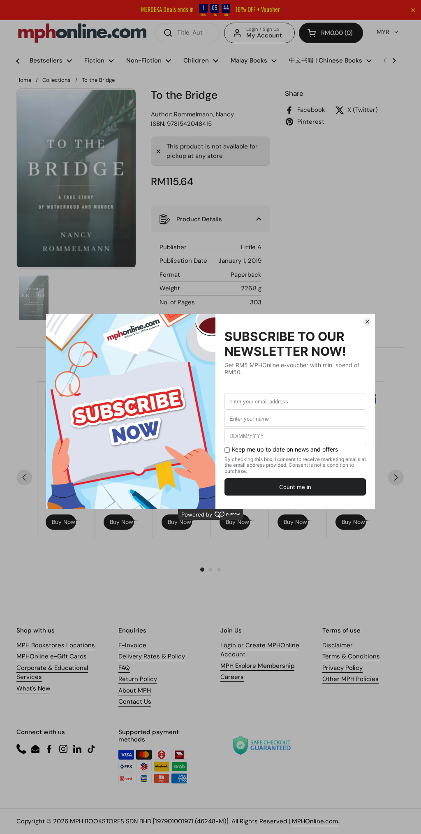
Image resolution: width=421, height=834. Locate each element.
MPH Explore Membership (257, 666)
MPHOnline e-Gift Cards (51, 656)
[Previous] (24, 477)
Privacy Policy (342, 668)
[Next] (396, 477)
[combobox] (187, 32)
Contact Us (134, 701)
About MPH (134, 690)
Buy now (63, 522)
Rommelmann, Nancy (204, 114)
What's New (33, 688)
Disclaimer (337, 645)
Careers (232, 677)
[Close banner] (413, 10)
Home (23, 79)
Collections (56, 79)
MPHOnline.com (315, 821)
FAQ (124, 668)
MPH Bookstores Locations (55, 645)
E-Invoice (132, 645)
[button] (331, 33)
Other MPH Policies (350, 679)
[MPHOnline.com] (82, 33)
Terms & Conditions (351, 656)
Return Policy (137, 679)
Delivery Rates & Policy (151, 656)
